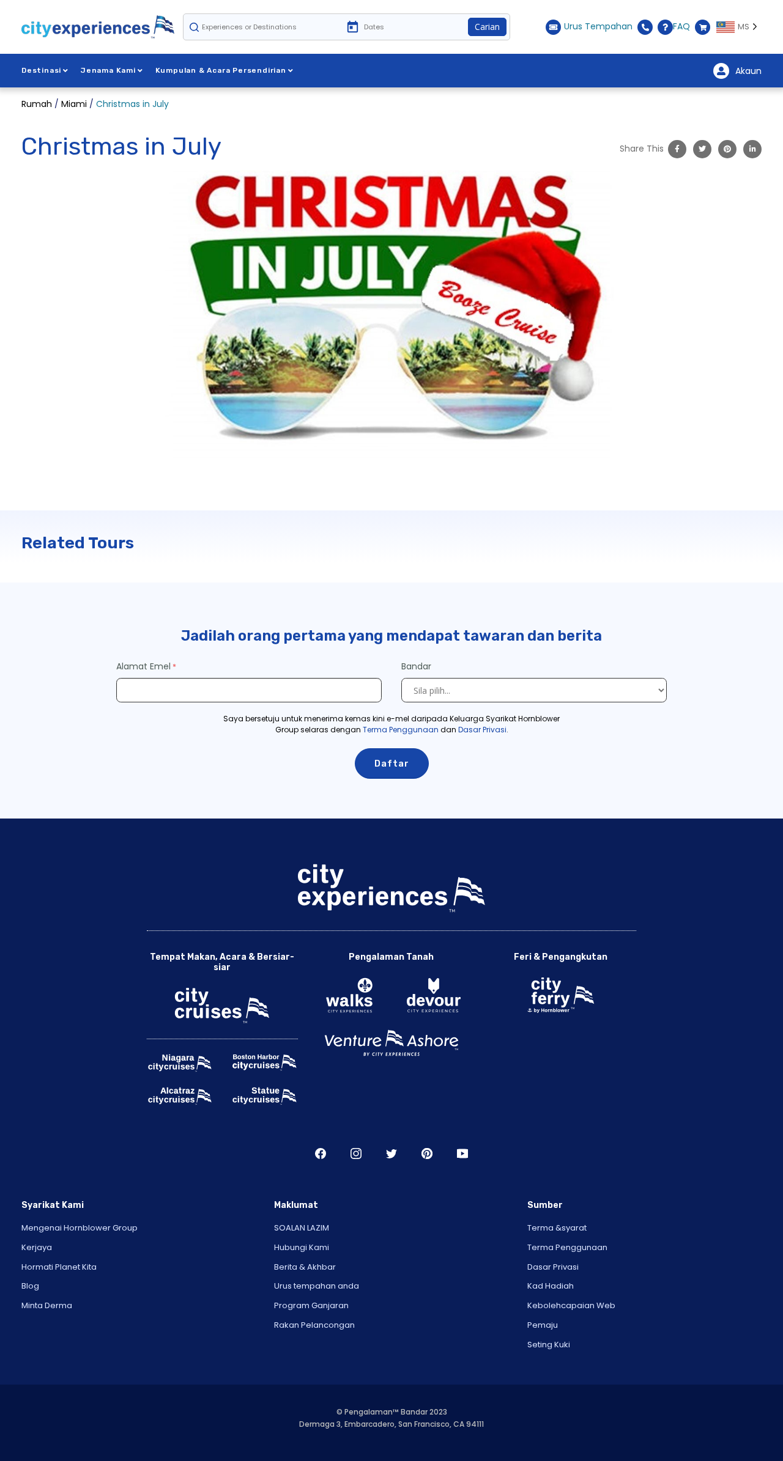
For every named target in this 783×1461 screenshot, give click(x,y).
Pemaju (542, 1325)
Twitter (391, 1153)
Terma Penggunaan (401, 729)
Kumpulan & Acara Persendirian (220, 70)
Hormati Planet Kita (59, 1267)
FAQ (681, 26)
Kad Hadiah (550, 1286)
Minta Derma (46, 1305)
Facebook (320, 1153)
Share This (642, 148)
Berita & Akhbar (305, 1267)
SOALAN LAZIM (301, 1228)
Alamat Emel (143, 666)
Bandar (417, 666)
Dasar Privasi (482, 729)
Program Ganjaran (311, 1305)
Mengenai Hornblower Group (79, 1228)
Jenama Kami (108, 70)
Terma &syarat (557, 1228)
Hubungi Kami (301, 1247)
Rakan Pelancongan (314, 1325)
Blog (30, 1286)
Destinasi (41, 70)
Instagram (356, 1153)
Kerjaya (36, 1247)
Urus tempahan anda (316, 1286)
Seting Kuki (548, 1344)
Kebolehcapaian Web (571, 1305)
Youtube (462, 1153)
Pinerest (426, 1153)
